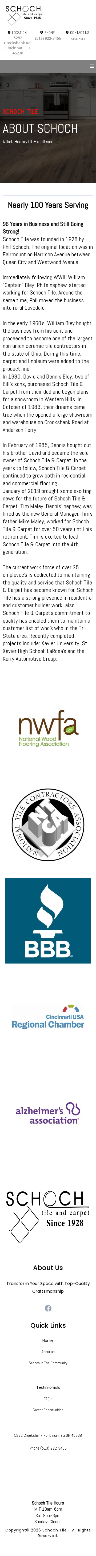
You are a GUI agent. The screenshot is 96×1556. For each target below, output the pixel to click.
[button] (92, 66)
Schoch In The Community (48, 1362)
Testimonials (48, 1387)
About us (48, 1351)
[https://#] (48, 1217)
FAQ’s (48, 1398)
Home (48, 1340)
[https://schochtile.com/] (48, 16)
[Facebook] (48, 1308)
